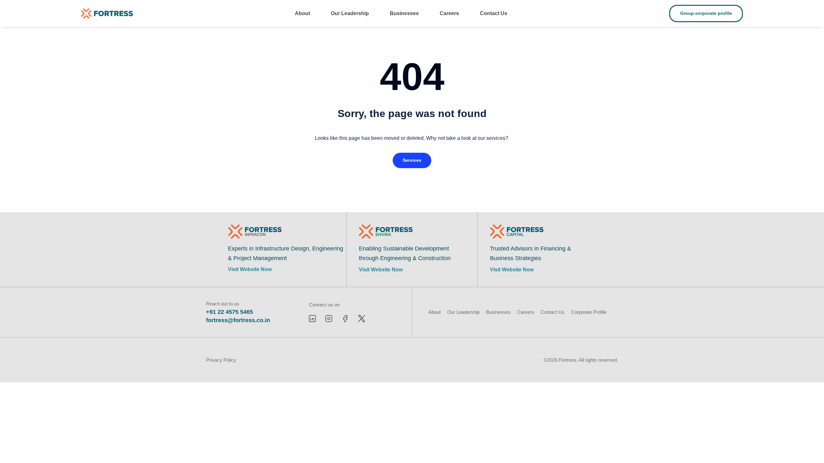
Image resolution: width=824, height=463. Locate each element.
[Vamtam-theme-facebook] (345, 318)
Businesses (404, 13)
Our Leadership (350, 13)
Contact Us (493, 13)
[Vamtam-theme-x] (361, 318)
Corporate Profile (588, 312)
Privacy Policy (221, 360)
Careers (449, 13)
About (302, 13)
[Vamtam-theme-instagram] (328, 318)
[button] (412, 160)
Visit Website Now (250, 269)
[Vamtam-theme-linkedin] (312, 318)
